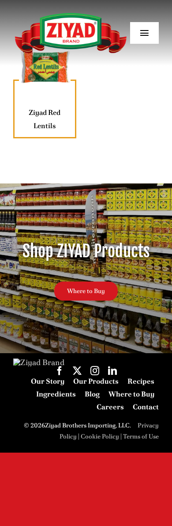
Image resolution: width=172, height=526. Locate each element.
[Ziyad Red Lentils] (45, 67)
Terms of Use (141, 436)
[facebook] (59, 370)
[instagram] (94, 370)
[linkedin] (112, 370)
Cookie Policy (100, 436)
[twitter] (77, 370)
